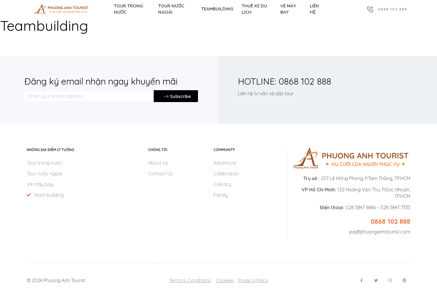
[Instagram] (390, 280)
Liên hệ (314, 9)
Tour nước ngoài (171, 9)
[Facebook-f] (361, 280)
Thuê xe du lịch (254, 9)
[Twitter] (376, 280)
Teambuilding (217, 9)
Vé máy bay (288, 9)
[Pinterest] (404, 280)
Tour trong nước (128, 9)
